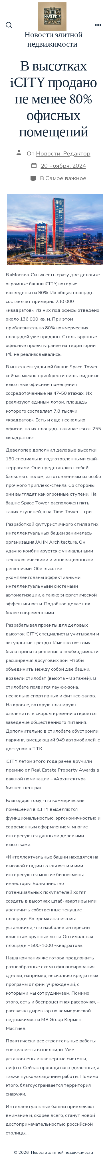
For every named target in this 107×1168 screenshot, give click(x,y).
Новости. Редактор (63, 153)
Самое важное (65, 178)
